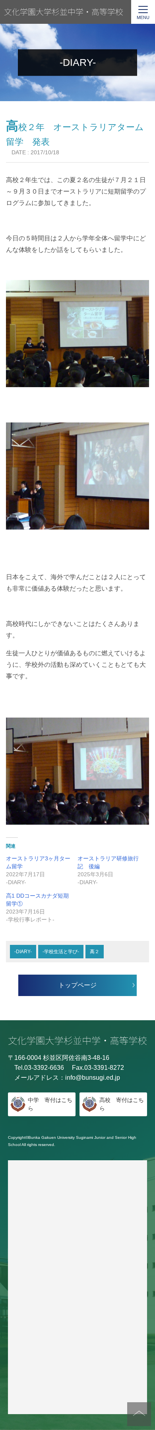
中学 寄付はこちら (50, 1104)
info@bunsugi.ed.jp (92, 1077)
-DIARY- (23, 951)
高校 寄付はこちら (121, 1104)
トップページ (77, 985)
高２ (94, 951)
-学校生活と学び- (61, 951)
